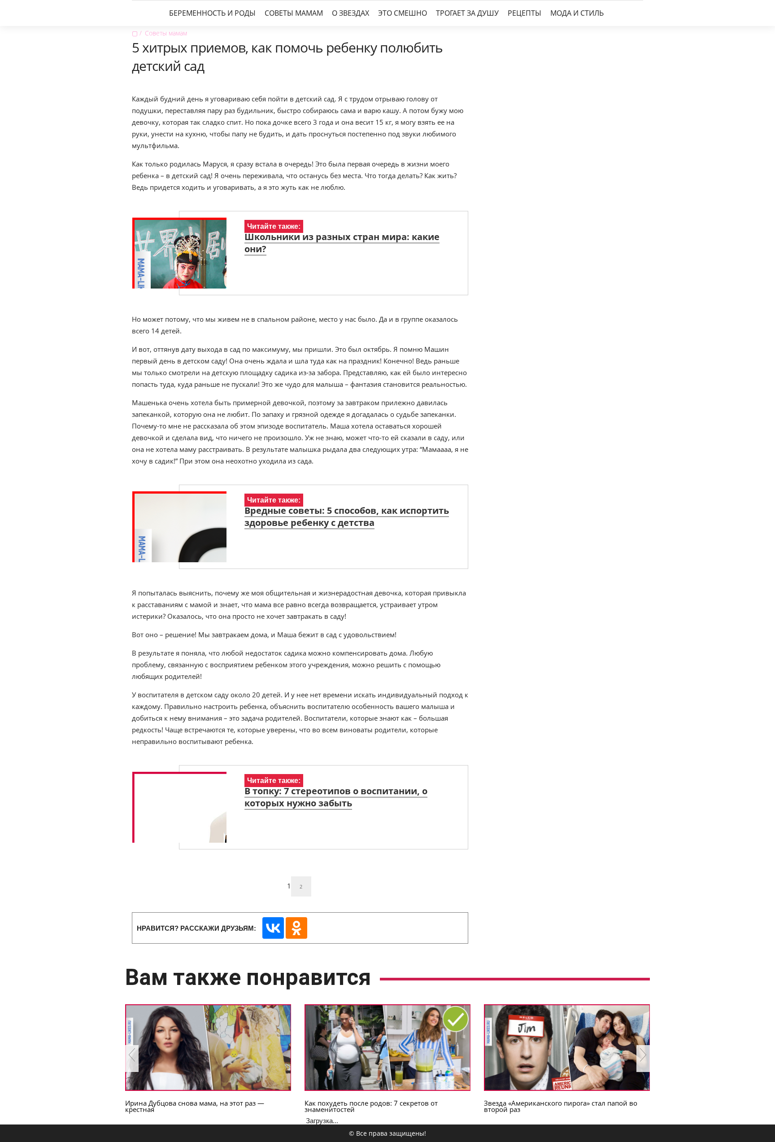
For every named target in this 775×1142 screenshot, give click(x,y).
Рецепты (524, 13)
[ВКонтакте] (273, 928)
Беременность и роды (212, 13)
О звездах (350, 13)
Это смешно (402, 13)
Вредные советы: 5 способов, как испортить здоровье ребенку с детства (346, 516)
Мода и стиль (577, 13)
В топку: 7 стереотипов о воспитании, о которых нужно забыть (335, 797)
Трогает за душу (467, 13)
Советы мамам (294, 13)
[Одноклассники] (296, 928)
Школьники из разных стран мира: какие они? (342, 243)
